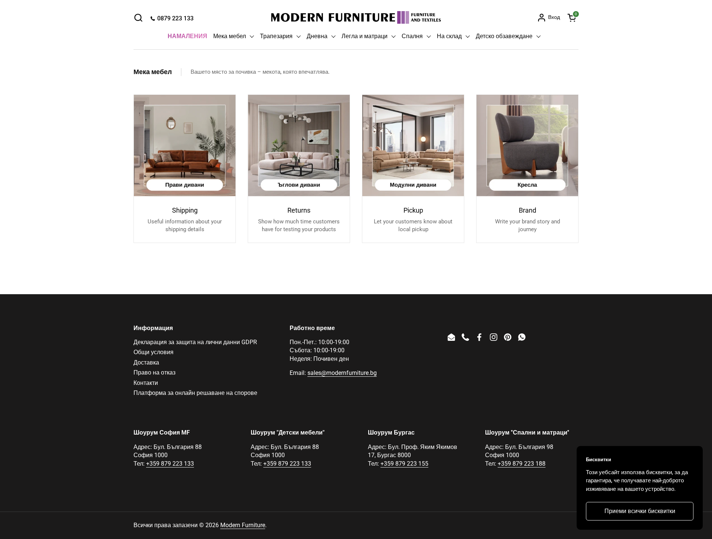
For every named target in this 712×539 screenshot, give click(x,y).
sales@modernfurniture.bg (342, 372)
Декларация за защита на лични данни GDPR (195, 342)
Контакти (146, 382)
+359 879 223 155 (404, 463)
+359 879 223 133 (170, 463)
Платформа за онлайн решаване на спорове (195, 392)
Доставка (146, 362)
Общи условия (154, 352)
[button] (138, 17)
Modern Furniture (242, 525)
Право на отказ (154, 372)
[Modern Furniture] (356, 17)
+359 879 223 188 (521, 463)
